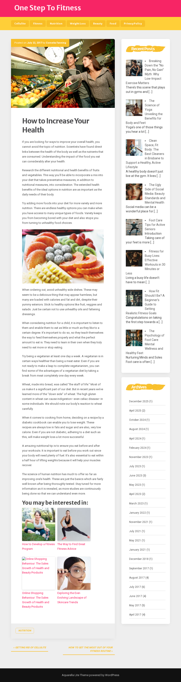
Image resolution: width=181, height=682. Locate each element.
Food (113, 23)
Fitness (37, 23)
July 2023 (135, 466)
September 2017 (139, 568)
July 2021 (135, 531)
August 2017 (137, 577)
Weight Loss (78, 23)
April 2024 (135, 438)
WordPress (111, 675)
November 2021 (138, 522)
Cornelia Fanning (56, 42)
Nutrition (56, 23)
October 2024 (137, 419)
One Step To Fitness (47, 8)
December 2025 (139, 401)
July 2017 (135, 586)
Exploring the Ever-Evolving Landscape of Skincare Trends (72, 597)
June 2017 (135, 596)
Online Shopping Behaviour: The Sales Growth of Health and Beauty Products (35, 599)
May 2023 (135, 484)
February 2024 (137, 447)
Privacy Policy (133, 23)
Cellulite (20, 23)
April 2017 (135, 614)
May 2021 (135, 540)
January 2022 (137, 512)
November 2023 (138, 457)
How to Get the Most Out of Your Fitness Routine (90, 649)
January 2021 (137, 549)
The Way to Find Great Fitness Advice (71, 546)
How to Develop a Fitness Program (38, 546)
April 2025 (135, 410)
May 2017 (135, 605)
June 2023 (135, 475)
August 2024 (137, 429)
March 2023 (136, 503)
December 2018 (139, 559)
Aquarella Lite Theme (75, 675)
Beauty (97, 23)
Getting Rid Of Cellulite (30, 647)
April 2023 (135, 494)
